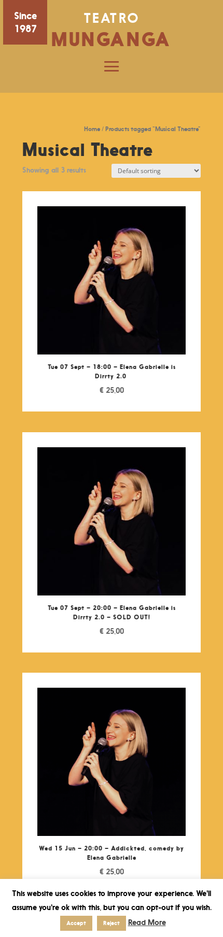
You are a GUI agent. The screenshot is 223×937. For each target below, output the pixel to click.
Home (92, 129)
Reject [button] (111, 923)
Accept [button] (76, 923)
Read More (147, 922)
